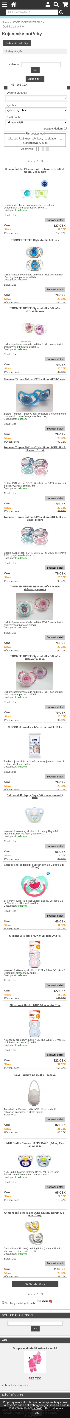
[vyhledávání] (56, 5)
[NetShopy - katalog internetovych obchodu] (27, 1303)
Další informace (54, 1408)
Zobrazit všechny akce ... (17, 1385)
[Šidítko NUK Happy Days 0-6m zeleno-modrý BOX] (35, 815)
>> (42, 161)
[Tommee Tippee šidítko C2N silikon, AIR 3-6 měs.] (34, 398)
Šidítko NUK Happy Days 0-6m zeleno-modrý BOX (35, 796)
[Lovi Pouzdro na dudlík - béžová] (35, 1093)
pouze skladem (53, 128)
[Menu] (4, 4)
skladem (53, 138)
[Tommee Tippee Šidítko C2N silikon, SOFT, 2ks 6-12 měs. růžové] (35, 467)
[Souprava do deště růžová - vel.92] (35, 1362)
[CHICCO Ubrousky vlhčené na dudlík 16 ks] (35, 745)
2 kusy (26, 138)
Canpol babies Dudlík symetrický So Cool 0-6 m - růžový (35, 866)
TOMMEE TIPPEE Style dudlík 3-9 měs (35, 240)
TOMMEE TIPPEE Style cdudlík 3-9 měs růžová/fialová (35, 309)
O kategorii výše (13, 51)
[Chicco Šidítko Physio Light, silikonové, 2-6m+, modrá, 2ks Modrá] (35, 189)
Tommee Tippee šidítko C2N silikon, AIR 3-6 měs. (35, 379)
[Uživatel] (48, 5)
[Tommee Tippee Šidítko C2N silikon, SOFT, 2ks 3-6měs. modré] (35, 537)
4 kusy (39, 138)
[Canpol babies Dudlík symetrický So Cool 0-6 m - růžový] (34, 884)
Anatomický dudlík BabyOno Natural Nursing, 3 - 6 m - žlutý (35, 1214)
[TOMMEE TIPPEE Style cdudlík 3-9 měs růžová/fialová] (35, 328)
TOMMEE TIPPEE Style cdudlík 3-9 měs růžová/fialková (35, 657)
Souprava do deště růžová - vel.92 (35, 1348)
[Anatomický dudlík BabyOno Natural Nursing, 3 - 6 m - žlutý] (35, 1232)
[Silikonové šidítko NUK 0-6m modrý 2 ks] (35, 1024)
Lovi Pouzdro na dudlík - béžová (35, 1075)
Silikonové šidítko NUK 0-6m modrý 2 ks (35, 1005)
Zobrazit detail (55, 220)
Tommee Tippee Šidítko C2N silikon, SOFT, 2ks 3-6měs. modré (35, 518)
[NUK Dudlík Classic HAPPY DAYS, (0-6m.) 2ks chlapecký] (34, 1159)
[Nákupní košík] (65, 5)
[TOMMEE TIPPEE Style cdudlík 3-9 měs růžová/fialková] (34, 676)
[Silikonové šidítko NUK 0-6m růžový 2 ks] (35, 954)
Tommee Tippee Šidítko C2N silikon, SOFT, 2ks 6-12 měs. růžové (35, 449)
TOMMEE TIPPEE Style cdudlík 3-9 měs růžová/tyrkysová (35, 588)
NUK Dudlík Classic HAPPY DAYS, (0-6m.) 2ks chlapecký (35, 1144)
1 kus (14, 138)
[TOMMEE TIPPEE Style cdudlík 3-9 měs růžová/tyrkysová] (34, 606)
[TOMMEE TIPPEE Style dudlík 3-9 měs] (34, 258)
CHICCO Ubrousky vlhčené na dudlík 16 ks (35, 727)
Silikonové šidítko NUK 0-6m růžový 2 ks (35, 935)
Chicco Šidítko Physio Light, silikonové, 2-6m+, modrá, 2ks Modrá (35, 170)
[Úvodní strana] (13, 5)
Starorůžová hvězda (35, 142)
